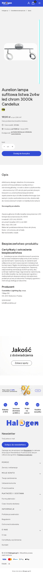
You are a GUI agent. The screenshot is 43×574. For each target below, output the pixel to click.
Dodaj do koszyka (21, 153)
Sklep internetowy (20, 571)
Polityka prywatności (10, 514)
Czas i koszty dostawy (10, 504)
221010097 (6, 300)
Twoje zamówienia (9, 478)
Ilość (3, 142)
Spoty (29, 10)
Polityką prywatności (25, 455)
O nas (4, 535)
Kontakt (5, 545)
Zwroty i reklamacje (10, 467)
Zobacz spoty (21, 363)
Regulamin (28, 450)
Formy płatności (8, 499)
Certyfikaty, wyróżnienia (11, 540)
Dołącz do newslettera (15, 444)
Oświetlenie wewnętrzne (18, 10)
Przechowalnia (8, 488)
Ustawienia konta (9, 483)
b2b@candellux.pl (9, 303)
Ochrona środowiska (10, 524)
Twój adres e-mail (8, 439)
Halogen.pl (5, 10)
